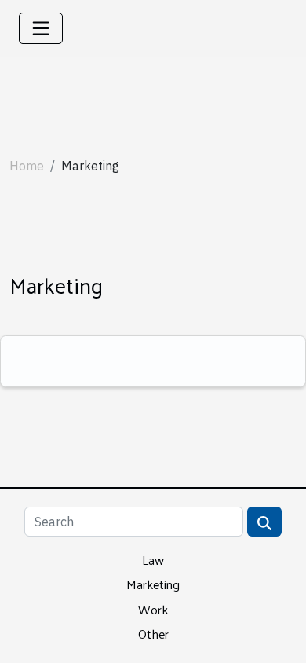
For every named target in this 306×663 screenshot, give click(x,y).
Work (153, 609)
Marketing (153, 584)
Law (153, 559)
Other (153, 633)
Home (26, 166)
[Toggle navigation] (41, 28)
